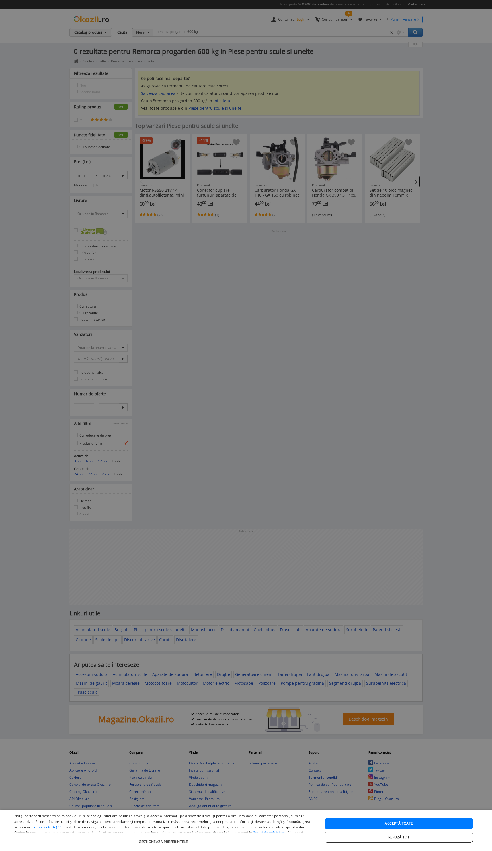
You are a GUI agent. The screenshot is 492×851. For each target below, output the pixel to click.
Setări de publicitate (269, 832)
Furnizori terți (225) (48, 827)
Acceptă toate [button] (399, 823)
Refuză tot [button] (398, 837)
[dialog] (246, 830)
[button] (164, 839)
